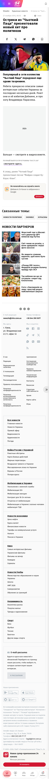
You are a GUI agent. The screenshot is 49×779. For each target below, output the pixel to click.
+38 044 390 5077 (34, 318)
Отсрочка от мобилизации (18, 501)
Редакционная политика (9, 366)
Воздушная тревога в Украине (20, 464)
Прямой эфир (13, 430)
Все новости (13, 420)
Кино (10, 546)
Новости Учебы (15, 572)
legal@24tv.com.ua (33, 739)
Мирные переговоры (16, 460)
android (11, 692)
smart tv (11, 700)
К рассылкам (16, 676)
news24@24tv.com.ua (12, 318)
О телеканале (8, 371)
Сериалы (11, 563)
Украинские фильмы (16, 553)
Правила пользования (12, 384)
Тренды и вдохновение (17, 612)
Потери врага (13, 474)
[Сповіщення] (46, 3)
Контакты (30, 381)
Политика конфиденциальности (12, 389)
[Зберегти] (42, 39)
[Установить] (24, 759)
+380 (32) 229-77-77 (18, 736)
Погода (10, 441)
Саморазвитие (13, 589)
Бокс (9, 624)
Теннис (10, 631)
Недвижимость (15, 601)
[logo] (17, 3)
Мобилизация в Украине (19, 483)
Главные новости (14, 423)
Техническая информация (32, 376)
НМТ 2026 (11, 586)
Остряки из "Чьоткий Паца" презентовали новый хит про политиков (38, 11)
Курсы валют (13, 523)
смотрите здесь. (13, 163)
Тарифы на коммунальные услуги (21, 530)
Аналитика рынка (15, 605)
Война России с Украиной (20, 450)
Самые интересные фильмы (19, 549)
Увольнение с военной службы (20, 487)
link (27, 328)
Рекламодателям (10, 380)
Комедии (11, 560)
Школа (10, 582)
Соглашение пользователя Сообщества (32, 363)
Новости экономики (17, 516)
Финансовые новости (16, 526)
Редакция (7, 361)
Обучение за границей (17, 593)
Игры (29, 404)
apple (28, 692)
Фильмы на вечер (15, 556)
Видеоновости (13, 434)
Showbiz (6, 11)
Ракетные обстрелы (15, 453)
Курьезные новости (20, 11)
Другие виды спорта (16, 638)
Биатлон (11, 634)
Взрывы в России (14, 471)
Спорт (10, 620)
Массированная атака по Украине (22, 467)
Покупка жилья (14, 608)
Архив (29, 395)
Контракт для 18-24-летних (19, 497)
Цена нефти (12, 519)
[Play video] (24, 56)
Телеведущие (8, 376)
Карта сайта (31, 400)
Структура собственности (32, 390)
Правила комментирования (34, 370)
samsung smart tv (28, 700)
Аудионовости (13, 438)
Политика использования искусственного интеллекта (9, 397)
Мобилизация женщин (17, 494)
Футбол (10, 627)
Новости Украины (15, 427)
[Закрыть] (44, 754)
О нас (5, 357)
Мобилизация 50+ (15, 490)
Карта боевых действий (17, 457)
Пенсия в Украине (15, 537)
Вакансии (30, 385)
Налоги (10, 534)
